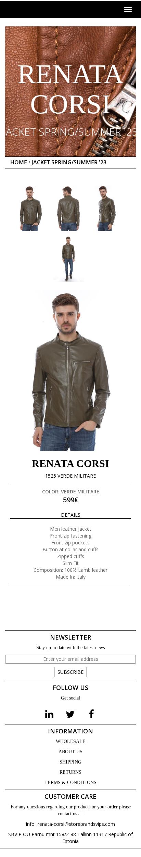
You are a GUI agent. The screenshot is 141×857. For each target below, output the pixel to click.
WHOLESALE (71, 741)
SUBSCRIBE (70, 672)
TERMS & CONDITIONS (70, 782)
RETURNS (70, 772)
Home (18, 162)
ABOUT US (70, 751)
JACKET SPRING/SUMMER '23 (68, 162)
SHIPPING (70, 762)
